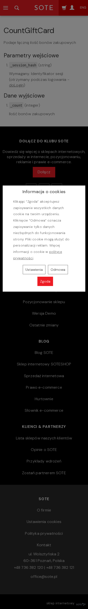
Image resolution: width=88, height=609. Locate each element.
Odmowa (58, 269)
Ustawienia (34, 269)
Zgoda (45, 281)
